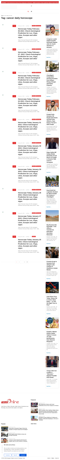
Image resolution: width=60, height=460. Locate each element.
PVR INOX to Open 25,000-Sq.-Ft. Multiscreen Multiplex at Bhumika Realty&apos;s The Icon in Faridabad (48, 418)
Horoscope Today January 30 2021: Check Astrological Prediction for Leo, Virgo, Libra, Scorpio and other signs (29, 150)
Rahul (28, 25)
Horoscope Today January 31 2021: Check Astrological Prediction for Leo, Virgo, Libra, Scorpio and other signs (29, 127)
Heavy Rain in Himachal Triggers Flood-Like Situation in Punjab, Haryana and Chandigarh (18, 429)
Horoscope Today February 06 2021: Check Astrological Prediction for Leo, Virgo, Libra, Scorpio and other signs (29, 33)
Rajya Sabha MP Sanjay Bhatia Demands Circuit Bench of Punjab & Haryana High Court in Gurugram (52, 157)
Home (2, 15)
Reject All (15, 455)
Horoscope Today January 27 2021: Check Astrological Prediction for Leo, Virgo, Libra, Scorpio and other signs (29, 220)
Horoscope (38, 25)
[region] (15, 450)
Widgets (52, 458)
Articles (33, 25)
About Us (49, 458)
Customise (8, 455)
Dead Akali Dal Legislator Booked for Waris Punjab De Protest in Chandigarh (52, 194)
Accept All (23, 455)
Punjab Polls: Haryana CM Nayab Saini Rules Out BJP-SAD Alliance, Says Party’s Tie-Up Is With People (52, 119)
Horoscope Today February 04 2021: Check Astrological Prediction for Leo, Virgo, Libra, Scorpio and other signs (29, 103)
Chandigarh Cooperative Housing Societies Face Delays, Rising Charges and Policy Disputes (52, 80)
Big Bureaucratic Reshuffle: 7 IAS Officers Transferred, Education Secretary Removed (52, 230)
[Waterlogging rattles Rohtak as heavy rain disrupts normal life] (4, 434)
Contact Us (57, 458)
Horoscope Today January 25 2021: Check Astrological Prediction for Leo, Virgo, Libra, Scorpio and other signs (29, 244)
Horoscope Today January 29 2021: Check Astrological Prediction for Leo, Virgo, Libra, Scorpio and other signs (29, 173)
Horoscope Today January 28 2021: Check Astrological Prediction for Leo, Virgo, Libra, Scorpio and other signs (29, 197)
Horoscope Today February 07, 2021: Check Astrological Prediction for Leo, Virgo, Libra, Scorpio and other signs (29, 56)
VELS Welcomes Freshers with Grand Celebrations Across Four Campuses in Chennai (48, 405)
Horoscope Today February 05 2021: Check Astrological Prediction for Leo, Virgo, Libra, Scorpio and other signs (29, 80)
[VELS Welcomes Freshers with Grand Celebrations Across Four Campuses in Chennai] (34, 404)
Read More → (49, 57)
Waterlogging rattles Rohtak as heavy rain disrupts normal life (17, 435)
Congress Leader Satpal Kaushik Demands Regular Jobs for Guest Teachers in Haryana (18, 440)
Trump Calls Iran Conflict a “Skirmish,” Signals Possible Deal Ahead (52, 374)
